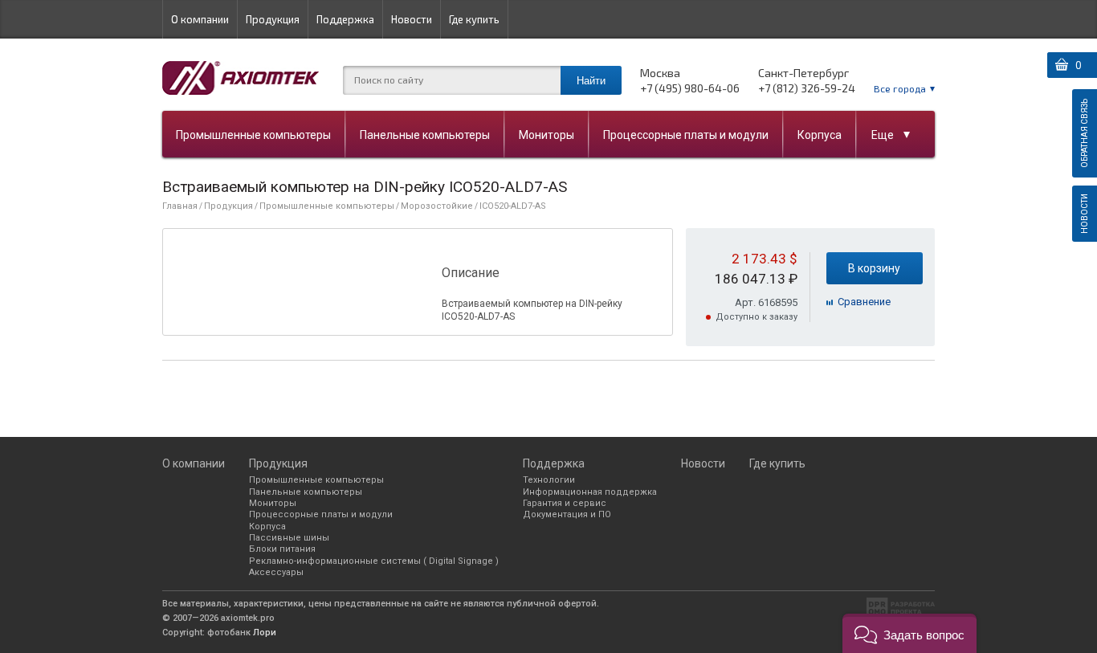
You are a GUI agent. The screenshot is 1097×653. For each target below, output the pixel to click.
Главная (180, 206)
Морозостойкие (437, 206)
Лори (264, 632)
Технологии (549, 480)
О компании (200, 19)
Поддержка (345, 19)
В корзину (874, 268)
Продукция (273, 19)
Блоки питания (282, 549)
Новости (411, 19)
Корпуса (819, 135)
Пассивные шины (289, 538)
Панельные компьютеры (425, 135)
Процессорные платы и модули (686, 135)
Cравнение (864, 302)
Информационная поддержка (590, 492)
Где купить (474, 19)
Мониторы (546, 135)
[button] (909, 633)
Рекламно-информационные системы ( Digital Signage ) (374, 561)
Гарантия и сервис (564, 503)
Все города (900, 88)
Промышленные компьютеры (253, 135)
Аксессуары (276, 572)
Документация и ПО (567, 514)
